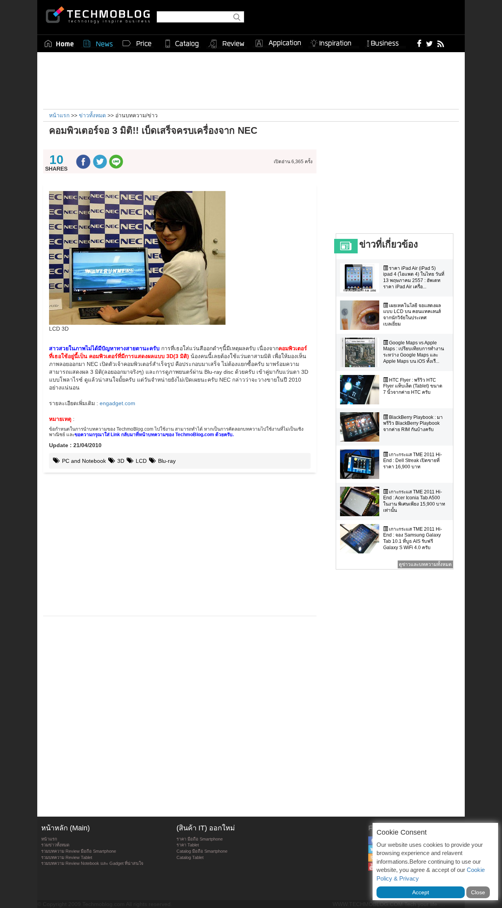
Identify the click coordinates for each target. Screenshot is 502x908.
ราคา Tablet (187, 844)
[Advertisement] (251, 79)
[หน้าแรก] (59, 43)
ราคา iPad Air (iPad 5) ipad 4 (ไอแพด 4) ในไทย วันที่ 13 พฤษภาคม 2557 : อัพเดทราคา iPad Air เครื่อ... (413, 277)
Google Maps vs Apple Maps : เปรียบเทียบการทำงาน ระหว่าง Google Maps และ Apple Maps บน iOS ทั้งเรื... (413, 352)
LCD (140, 461)
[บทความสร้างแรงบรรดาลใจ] (333, 42)
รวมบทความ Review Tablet (66, 857)
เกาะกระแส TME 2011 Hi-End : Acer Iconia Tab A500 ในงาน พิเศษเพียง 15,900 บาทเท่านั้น (414, 501)
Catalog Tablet (190, 857)
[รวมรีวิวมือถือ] (226, 44)
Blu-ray (166, 461)
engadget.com (117, 403)
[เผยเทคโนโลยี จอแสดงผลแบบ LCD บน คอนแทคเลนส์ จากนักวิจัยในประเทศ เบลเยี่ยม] (361, 315)
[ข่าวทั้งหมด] (98, 43)
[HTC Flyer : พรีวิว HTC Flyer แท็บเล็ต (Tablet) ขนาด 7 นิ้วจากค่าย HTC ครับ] (361, 389)
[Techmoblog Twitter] (429, 43)
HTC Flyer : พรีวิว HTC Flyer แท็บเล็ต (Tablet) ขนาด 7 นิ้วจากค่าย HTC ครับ (412, 386)
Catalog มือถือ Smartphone (201, 851)
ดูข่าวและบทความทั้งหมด (425, 564)
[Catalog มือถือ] (182, 43)
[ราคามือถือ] (137, 43)
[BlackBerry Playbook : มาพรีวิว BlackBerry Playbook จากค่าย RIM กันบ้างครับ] (361, 427)
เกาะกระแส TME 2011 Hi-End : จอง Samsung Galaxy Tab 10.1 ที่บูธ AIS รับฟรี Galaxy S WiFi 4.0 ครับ (412, 538)
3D (120, 461)
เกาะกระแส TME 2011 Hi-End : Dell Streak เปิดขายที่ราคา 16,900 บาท (412, 460)
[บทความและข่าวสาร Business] (385, 42)
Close (478, 892)
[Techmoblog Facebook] (419, 43)
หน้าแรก (49, 839)
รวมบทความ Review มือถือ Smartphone (78, 851)
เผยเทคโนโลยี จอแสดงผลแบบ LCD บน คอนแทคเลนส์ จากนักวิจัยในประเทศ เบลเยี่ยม (412, 315)
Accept (420, 892)
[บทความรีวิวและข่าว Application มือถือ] (278, 43)
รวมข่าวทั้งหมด (55, 844)
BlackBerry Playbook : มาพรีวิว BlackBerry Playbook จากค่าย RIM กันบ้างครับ (413, 423)
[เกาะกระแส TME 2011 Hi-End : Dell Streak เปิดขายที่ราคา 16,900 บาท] (361, 464)
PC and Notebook (83, 461)
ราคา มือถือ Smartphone (199, 839)
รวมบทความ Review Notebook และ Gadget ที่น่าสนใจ (92, 863)
